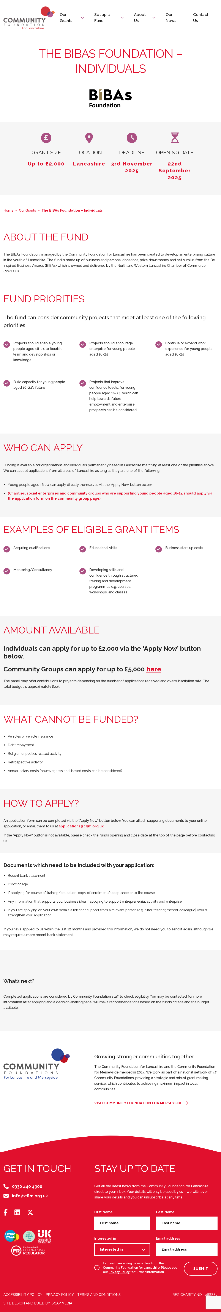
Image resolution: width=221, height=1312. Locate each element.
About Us (140, 17)
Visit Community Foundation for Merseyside (138, 1103)
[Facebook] (5, 1212)
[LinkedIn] (17, 1212)
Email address (168, 1238)
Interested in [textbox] (111, 1249)
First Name (103, 1212)
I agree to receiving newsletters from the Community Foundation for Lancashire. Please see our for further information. (140, 1268)
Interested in (105, 1238)
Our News (171, 17)
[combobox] (122, 1249)
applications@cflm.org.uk (81, 826)
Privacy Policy (119, 1272)
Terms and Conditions (99, 1295)
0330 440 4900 (27, 1186)
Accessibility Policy (22, 1295)
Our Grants (66, 17)
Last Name (165, 1212)
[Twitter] (30, 1212)
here (153, 669)
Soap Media (62, 1303)
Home (8, 210)
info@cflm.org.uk (30, 1195)
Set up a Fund (102, 17)
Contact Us (200, 17)
